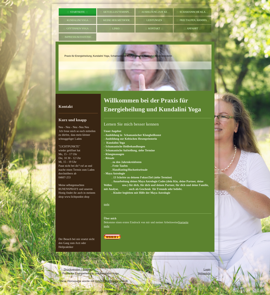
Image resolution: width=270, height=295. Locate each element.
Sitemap (88, 269)
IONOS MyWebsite (107, 281)
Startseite (183, 222)
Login (207, 269)
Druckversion (72, 269)
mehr (107, 204)
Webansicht (204, 273)
